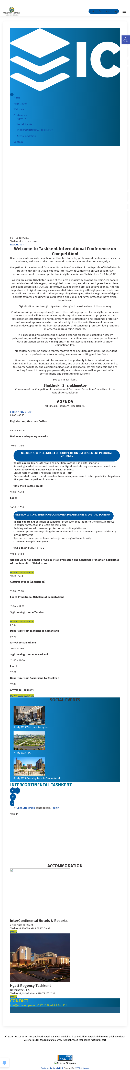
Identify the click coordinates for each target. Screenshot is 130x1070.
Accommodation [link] (26, 136)
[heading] (67, 455)
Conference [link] (20, 115)
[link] (126, 39)
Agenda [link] (21, 118)
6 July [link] (13, 411)
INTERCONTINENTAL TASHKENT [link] (35, 130)
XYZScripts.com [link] (82, 1068)
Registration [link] (21, 103)
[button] (12, 94)
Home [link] (17, 97)
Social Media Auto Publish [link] (52, 1068)
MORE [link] (13, 931)
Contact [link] (18, 141)
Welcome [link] (19, 109)
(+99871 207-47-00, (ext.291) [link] (52, 1005)
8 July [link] (28, 411)
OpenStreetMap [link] (25, 807)
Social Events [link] (24, 124)
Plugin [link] (55, 807)
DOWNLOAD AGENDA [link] (22, 572)
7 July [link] (21, 411)
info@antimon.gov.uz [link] (23, 1005)
